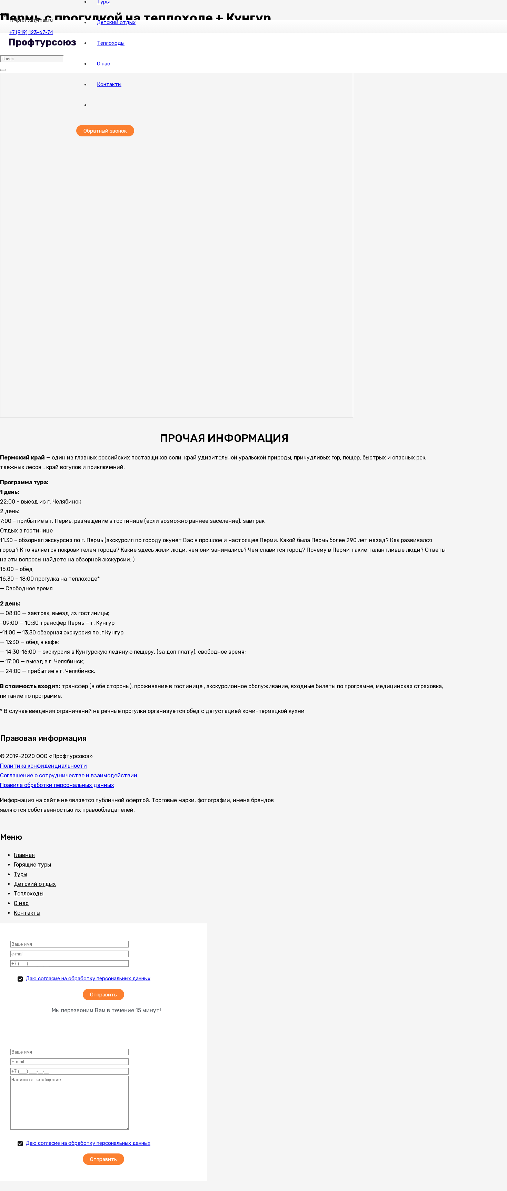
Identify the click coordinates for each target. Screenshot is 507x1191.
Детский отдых (35, 884)
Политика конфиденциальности (43, 766)
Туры (20, 874)
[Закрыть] (3, 70)
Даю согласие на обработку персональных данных (88, 978)
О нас (21, 903)
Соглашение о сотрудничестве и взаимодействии (68, 775)
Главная (24, 855)
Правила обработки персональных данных (57, 785)
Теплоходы (28, 893)
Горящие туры (32, 864)
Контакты (27, 913)
